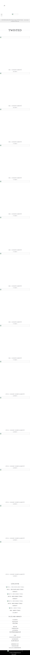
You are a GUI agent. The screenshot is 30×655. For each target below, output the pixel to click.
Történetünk (15, 628)
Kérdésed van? (15, 644)
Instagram (15, 621)
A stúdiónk (15, 630)
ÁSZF (15, 635)
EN (1, 15)
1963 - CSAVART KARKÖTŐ (15, 141)
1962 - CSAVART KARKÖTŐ (15, 69)
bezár (8, 11)
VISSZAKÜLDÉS (15, 645)
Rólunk (15, 626)
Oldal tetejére (13, 654)
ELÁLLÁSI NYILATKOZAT (15, 637)
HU (2, 14)
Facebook (15, 619)
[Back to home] (15, 15)
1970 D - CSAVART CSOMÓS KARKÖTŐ (15, 394)
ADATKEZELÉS (15, 639)
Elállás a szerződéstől (15, 647)
